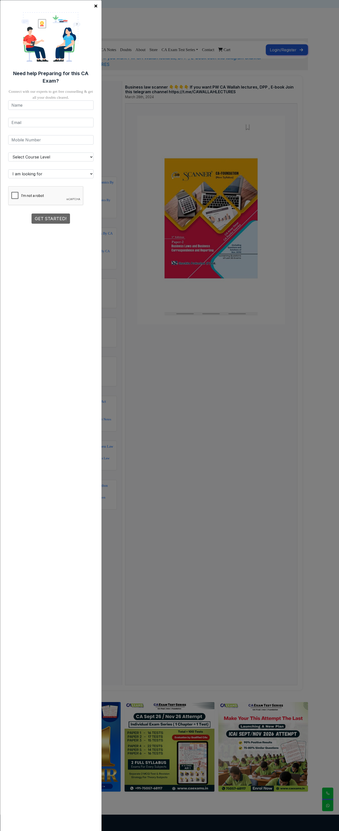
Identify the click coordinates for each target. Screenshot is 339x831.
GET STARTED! (51, 218)
